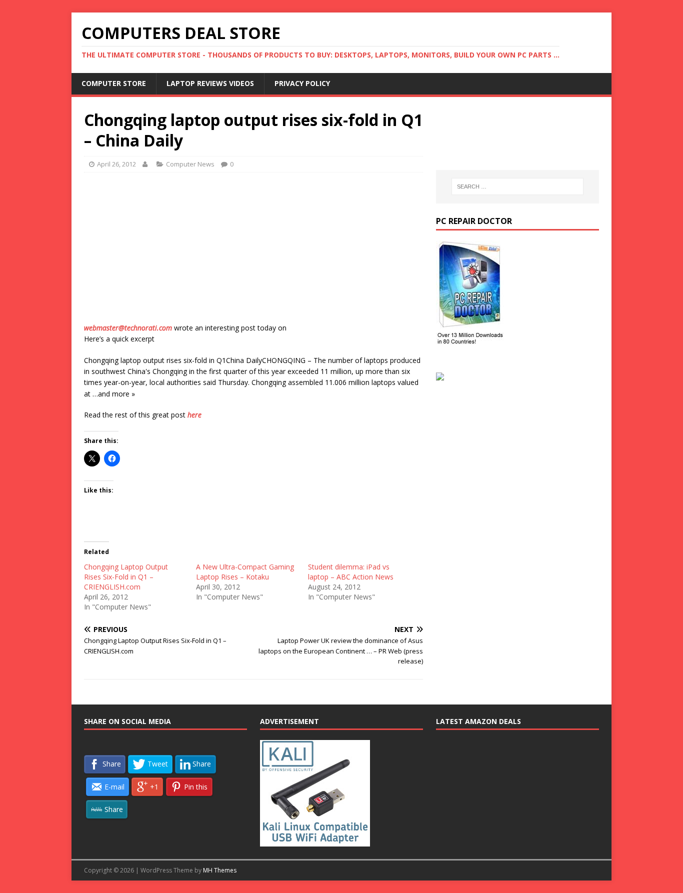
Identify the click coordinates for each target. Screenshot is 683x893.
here (195, 415)
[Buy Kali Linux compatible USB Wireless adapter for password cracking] (315, 841)
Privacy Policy (302, 83)
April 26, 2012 (116, 164)
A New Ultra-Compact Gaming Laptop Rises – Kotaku (245, 572)
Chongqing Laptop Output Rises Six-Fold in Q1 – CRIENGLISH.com (126, 577)
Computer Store (114, 83)
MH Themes (219, 870)
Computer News (190, 164)
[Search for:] (517, 186)
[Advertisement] (253, 252)
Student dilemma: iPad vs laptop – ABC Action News (351, 572)
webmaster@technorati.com (128, 327)
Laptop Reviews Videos (210, 83)
